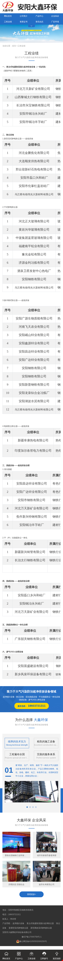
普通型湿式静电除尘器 (18, 928)
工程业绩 (8, 22)
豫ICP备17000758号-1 (32, 937)
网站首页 (8, 16)
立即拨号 (44, 956)
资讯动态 (39, 22)
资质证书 (23, 22)
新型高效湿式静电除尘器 (41, 928)
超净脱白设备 (18, 923)
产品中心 (39, 16)
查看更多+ (31, 894)
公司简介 (23, 16)
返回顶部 (57, 956)
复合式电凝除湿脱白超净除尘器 (40, 923)
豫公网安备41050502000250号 (33, 941)
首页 (14, 46)
